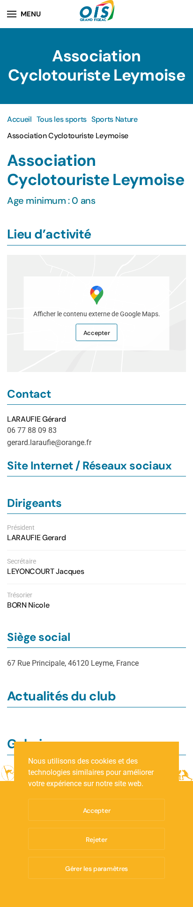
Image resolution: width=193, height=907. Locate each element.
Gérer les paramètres (96, 868)
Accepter (96, 333)
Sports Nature (114, 119)
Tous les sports (62, 119)
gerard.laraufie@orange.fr (49, 442)
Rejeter (96, 839)
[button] (24, 14)
